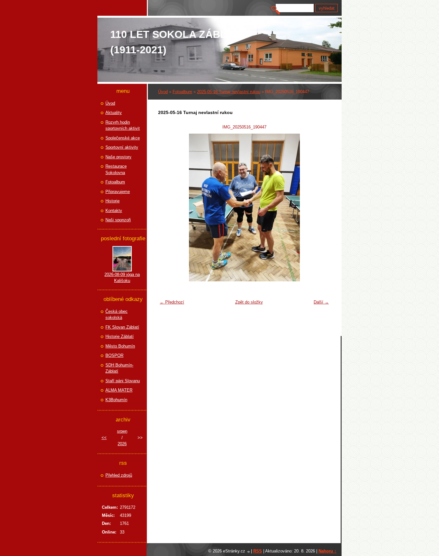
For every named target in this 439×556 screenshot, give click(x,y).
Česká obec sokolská (116, 314)
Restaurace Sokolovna (116, 169)
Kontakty (113, 210)
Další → (321, 302)
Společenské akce (122, 138)
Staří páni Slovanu (122, 380)
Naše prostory (118, 156)
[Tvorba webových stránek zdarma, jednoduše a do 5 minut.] (248, 551)
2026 (122, 443)
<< (104, 437)
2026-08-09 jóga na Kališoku (122, 277)
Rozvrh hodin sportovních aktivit (122, 125)
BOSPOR (114, 355)
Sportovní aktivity (121, 147)
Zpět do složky (249, 302)
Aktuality (113, 112)
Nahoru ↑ (327, 551)
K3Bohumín (116, 399)
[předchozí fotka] (167, 207)
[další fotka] (321, 207)
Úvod (163, 91)
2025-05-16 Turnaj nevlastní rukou (228, 91)
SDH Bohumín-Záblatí (119, 368)
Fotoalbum (182, 91)
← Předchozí (172, 302)
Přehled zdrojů (118, 475)
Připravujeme (117, 191)
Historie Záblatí (119, 336)
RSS (257, 551)
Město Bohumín (120, 346)
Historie (112, 201)
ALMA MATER (118, 390)
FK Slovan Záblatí (122, 327)
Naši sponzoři (118, 219)
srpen (122, 431)
